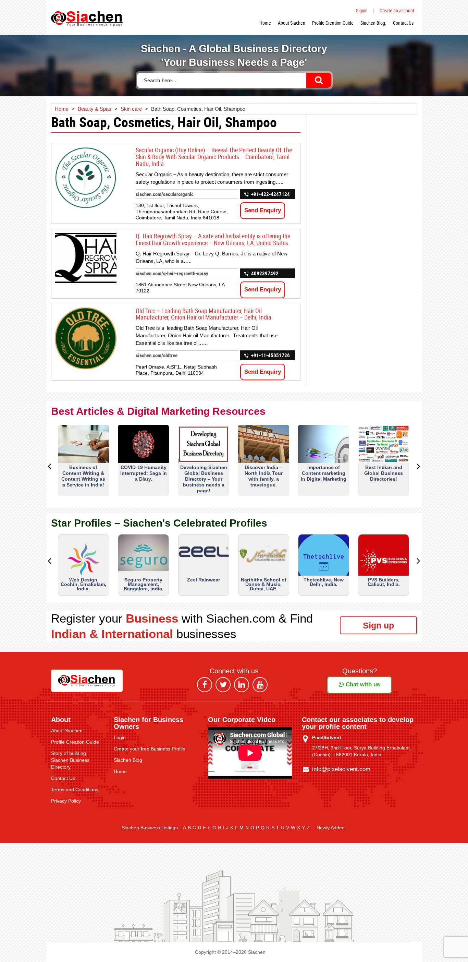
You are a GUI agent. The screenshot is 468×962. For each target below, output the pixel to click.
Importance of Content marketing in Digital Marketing (323, 473)
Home (265, 23)
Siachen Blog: (373, 23)
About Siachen (291, 23)
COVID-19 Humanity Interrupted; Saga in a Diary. (143, 473)
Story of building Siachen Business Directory (70, 760)
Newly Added (331, 827)
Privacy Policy (66, 801)
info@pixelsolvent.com (341, 769)
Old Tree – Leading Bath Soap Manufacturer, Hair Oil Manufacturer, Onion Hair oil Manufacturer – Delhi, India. (204, 314)
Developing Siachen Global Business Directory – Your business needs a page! (203, 479)
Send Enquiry (262, 210)
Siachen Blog (128, 760)
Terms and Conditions (74, 789)
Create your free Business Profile (149, 748)
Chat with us (362, 684)
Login (120, 737)
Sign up (378, 625)
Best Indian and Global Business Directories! (383, 473)
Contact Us (403, 23)
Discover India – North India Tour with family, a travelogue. (264, 476)
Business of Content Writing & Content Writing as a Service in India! (83, 476)
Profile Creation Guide (333, 23)
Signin (362, 10)
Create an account (397, 10)
